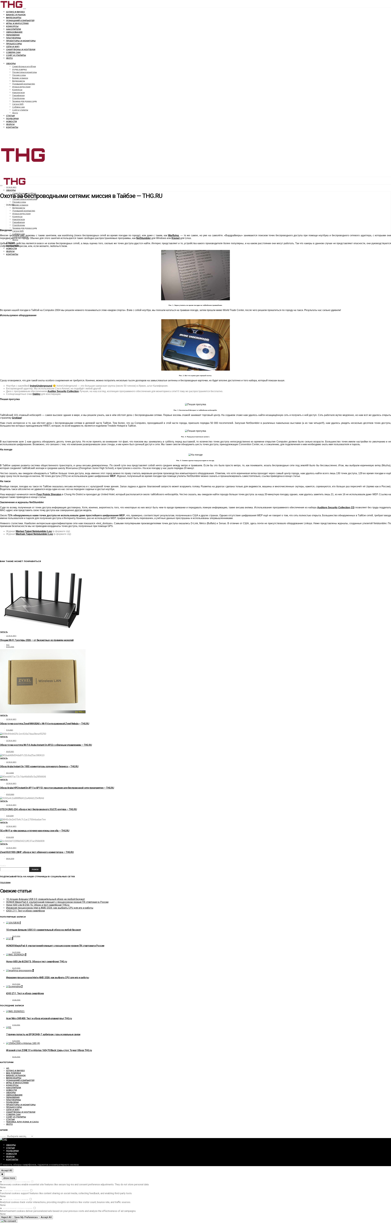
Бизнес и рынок (16, 14)
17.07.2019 (10, 816)
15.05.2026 (16, 1041)
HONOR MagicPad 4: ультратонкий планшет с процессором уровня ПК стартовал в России (57, 902)
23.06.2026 (16, 1000)
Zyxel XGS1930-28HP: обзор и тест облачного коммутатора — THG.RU (37, 852)
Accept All (6, 1170)
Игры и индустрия (17, 23)
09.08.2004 (10, 205)
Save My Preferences (26, 1217)
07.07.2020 (10, 794)
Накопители (13, 29)
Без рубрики (13, 1073)
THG (7, 645)
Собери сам (13, 52)
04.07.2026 (16, 952)
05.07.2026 (16, 936)
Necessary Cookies (12, 1182)
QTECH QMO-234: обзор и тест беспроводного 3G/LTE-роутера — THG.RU (38, 809)
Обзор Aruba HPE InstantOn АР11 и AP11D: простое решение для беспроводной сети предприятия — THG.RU (57, 787)
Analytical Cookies (12, 1200)
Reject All (6, 1217)
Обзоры (11, 63)
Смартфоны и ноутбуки (20, 49)
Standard (25, 1182)
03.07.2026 (16, 984)
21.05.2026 (16, 1025)
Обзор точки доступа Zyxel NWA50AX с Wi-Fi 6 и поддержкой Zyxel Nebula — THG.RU (44, 723)
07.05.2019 (10, 837)
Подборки (12, 118)
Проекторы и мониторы (21, 41)
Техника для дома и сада (24, 101)
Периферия (13, 35)
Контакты (12, 127)
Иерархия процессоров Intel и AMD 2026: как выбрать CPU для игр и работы (49, 907)
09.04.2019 (10, 859)
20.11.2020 (10, 773)
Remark (25, 1191)
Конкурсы (12, 26)
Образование (14, 32)
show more (9, 1178)
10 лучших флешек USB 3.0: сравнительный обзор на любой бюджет (45, 899)
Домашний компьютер (20, 20)
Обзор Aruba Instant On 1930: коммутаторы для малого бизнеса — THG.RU (39, 766)
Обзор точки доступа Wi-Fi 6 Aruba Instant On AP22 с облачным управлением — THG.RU (46, 744)
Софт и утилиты (16, 55)
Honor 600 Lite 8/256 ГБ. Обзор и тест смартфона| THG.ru (37, 904)
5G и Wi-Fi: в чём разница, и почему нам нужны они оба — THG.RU (34, 830)
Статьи (10, 115)
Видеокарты (13, 17)
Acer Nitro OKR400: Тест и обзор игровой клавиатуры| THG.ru (39, 1018)
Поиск (3, 866)
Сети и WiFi (12, 46)
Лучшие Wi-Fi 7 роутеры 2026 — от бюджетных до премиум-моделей (36, 640)
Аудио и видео (15, 12)
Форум (10, 124)
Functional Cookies (12, 1191)
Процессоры (14, 43)
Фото (9, 58)
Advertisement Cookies (14, 1208)
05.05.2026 (16, 1057)
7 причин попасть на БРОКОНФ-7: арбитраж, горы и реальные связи (43, 1034)
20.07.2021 (10, 751)
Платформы (13, 38)
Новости (11, 121)
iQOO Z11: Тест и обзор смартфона (25, 910)
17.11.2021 (9, 730)
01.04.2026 (10, 647)
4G (7, 1068)
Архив (3, 1137)
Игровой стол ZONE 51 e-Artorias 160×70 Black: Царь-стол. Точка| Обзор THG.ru (49, 1050)
